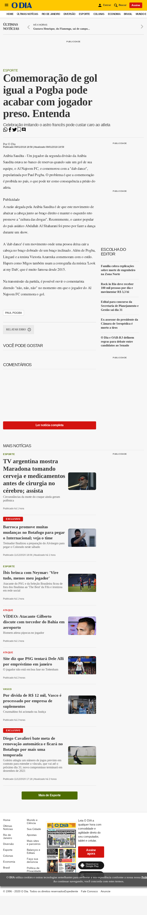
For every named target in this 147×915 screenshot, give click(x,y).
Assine (135, 5)
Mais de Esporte (49, 795)
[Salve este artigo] (19, 130)
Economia (114, 14)
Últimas (11, 27)
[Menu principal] (6, 5)
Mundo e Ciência (32, 821)
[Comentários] (23, 130)
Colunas (99, 14)
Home (10, 14)
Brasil (128, 14)
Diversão (69, 14)
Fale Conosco (89, 891)
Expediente (71, 891)
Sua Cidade (34, 828)
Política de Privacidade (34, 869)
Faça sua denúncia (32, 860)
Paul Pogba (13, 312)
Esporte (84, 14)
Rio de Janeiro (51, 14)
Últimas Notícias (27, 14)
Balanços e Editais (33, 851)
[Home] (22, 7)
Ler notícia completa (50, 425)
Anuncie (105, 891)
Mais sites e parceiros (33, 842)
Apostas (32, 834)
